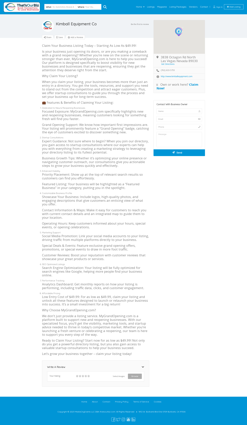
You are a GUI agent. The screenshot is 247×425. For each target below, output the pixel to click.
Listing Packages (177, 6)
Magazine (162, 6)
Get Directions (168, 64)
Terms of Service (141, 401)
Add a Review (76, 37)
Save (60, 37)
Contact (204, 6)
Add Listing (234, 6)
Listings (151, 6)
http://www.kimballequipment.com (176, 76)
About (95, 401)
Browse (135, 376)
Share (48, 37)
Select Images (119, 376)
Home (139, 6)
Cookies (157, 401)
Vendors (193, 6)
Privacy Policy (121, 401)
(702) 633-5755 (168, 70)
